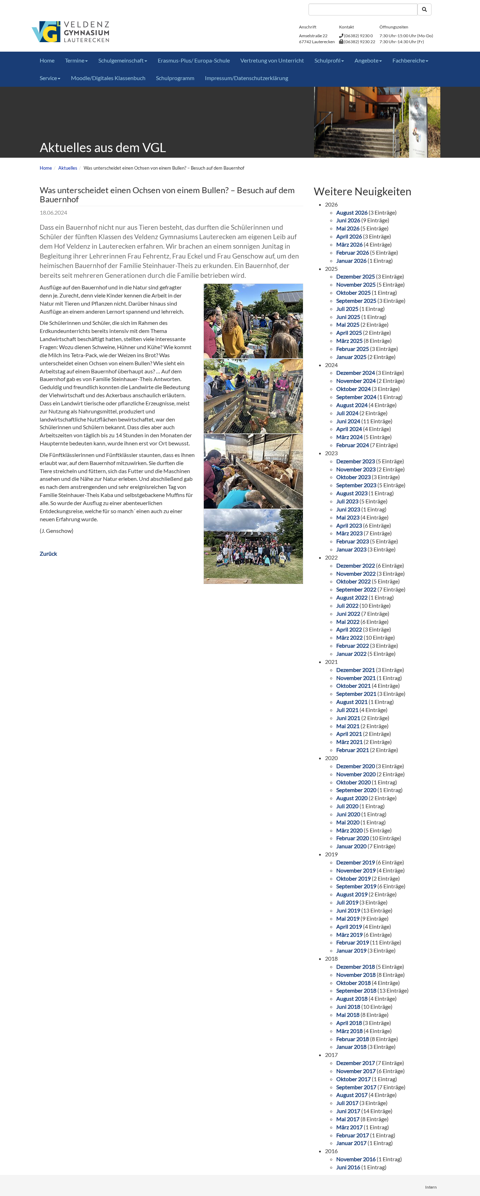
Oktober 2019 (353, 878)
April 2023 (349, 525)
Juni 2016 (348, 1167)
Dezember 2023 (355, 461)
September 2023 (356, 485)
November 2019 (356, 870)
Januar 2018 (351, 1046)
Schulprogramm (175, 77)
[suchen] (424, 9)
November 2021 (356, 677)
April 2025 (349, 332)
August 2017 (352, 1094)
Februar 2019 (352, 942)
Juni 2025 (348, 316)
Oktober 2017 (353, 1079)
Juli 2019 (347, 902)
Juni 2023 (348, 509)
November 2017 (356, 1070)
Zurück (48, 553)
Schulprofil (327, 60)
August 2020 (352, 798)
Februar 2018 (352, 1038)
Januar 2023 (351, 549)
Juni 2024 (348, 421)
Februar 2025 (352, 348)
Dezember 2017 (355, 1062)
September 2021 (356, 693)
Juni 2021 (348, 717)
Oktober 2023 (353, 476)
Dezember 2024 (355, 372)
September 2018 (356, 990)
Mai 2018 (347, 1014)
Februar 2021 (352, 749)
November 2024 (356, 380)
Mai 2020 (347, 822)
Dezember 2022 (355, 565)
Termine (74, 60)
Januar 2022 (351, 653)
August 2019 (352, 894)
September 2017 (356, 1087)
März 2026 (349, 244)
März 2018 (349, 1030)
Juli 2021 (347, 709)
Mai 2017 (347, 1119)
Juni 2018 (348, 1006)
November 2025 (356, 284)
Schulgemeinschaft (121, 60)
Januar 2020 (351, 846)
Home (47, 60)
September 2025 (356, 300)
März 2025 (349, 340)
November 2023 (356, 469)
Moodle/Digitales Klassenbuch (108, 77)
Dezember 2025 (355, 276)
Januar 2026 (351, 260)
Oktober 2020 (353, 782)
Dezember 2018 (355, 966)
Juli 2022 (347, 605)
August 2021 (352, 701)
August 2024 (352, 404)
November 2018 (356, 974)
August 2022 (352, 597)
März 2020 (349, 830)
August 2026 (352, 212)
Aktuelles (67, 168)
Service (48, 77)
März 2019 (349, 934)
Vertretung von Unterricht (272, 60)
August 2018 (352, 998)
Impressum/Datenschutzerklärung (246, 77)
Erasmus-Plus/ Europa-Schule (194, 60)
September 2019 (356, 886)
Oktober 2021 (353, 685)
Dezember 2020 (355, 766)
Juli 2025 (347, 308)
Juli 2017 (347, 1102)
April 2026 (349, 236)
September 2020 (356, 789)
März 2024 (349, 436)
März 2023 (349, 533)
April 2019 (349, 926)
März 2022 (349, 637)
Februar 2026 (352, 252)
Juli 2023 (347, 501)
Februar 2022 (352, 645)
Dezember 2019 (355, 862)
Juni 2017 (348, 1110)
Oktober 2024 (353, 388)
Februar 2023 (352, 541)
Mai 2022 (347, 621)
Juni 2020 (348, 814)
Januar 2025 (351, 356)
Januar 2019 (351, 950)
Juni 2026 (348, 220)
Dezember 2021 (355, 669)
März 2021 (349, 741)
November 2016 (356, 1159)
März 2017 (349, 1127)
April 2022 (349, 629)
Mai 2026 (347, 228)
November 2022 (356, 573)
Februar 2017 (352, 1135)
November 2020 (356, 774)
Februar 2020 (352, 838)
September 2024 (356, 396)
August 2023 (352, 493)
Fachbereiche (409, 60)
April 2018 (349, 1022)
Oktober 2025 (353, 292)
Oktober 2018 (353, 982)
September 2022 (356, 589)
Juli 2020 (347, 806)
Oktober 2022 (353, 581)
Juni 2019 (348, 910)
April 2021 (349, 733)
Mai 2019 (347, 918)
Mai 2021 (347, 726)
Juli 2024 (347, 413)
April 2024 (349, 428)
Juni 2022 (348, 613)
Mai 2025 (347, 324)
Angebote (366, 60)
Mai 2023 (347, 517)
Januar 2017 (351, 1142)
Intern (431, 1187)
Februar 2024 (352, 445)
